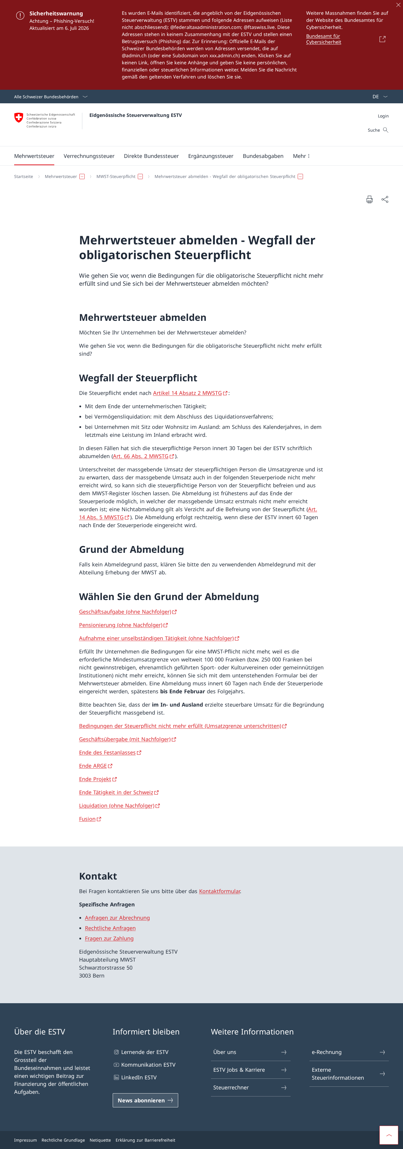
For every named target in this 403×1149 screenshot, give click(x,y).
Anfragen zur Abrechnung (117, 917)
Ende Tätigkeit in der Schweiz (116, 792)
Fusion (87, 818)
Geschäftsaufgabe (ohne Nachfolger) (125, 611)
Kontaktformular (219, 891)
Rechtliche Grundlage (63, 1140)
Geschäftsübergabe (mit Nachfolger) (125, 739)
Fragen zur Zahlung (109, 938)
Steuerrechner (231, 1087)
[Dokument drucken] (369, 199)
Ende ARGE (93, 765)
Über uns (224, 1051)
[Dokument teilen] (384, 199)
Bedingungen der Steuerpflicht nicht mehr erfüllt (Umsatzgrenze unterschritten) (180, 725)
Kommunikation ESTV (148, 1064)
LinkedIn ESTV (139, 1077)
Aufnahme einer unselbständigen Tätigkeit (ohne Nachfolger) (156, 638)
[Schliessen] (398, 4)
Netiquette (100, 1140)
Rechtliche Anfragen (110, 927)
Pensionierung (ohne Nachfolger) (120, 624)
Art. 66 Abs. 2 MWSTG (140, 456)
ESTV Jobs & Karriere (239, 1069)
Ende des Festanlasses (107, 752)
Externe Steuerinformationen (338, 1073)
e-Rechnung (327, 1051)
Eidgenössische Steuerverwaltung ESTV (135, 115)
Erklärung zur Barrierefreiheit (145, 1140)
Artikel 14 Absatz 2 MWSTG (187, 392)
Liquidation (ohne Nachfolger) (116, 805)
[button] (34, 155)
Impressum (25, 1140)
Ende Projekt (95, 778)
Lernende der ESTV (144, 1051)
